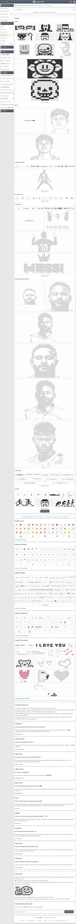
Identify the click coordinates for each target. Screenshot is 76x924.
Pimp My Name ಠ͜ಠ (6, 90)
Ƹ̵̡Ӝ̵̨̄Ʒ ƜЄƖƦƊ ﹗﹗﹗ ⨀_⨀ (7, 98)
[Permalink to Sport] (74, 105)
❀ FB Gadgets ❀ (5, 60)
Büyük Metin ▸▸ (19, 793)
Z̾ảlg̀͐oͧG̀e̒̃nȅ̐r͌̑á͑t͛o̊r (5, 87)
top (67, 920)
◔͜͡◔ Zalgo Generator (27, 517)
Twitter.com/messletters (38, 5)
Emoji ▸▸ (17, 808)
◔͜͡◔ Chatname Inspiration (51, 517)
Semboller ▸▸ (18, 838)
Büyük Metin (4, 20)
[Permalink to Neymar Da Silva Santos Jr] (74, 279)
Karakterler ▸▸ (19, 867)
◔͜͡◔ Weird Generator (38, 517)
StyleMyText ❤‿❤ (6, 57)
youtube (51, 920)
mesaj (63, 899)
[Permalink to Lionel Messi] (74, 204)
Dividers (44, 12)
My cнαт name (5, 69)
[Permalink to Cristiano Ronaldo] (74, 162)
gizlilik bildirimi (31, 920)
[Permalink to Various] (74, 488)
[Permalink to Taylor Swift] (74, 470)
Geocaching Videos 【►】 (7, 78)
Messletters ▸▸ (19, 734)
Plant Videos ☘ (5, 81)
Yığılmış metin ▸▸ (19, 778)
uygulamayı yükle (60, 920)
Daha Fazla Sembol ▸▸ (21, 568)
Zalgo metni (4, 14)
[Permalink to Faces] (74, 21)
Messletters (4, 8)
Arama (3, 43)
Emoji (2, 26)
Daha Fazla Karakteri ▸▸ (21, 635)
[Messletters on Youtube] (7, 1)
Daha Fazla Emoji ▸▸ (20, 539)
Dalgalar (3, 40)
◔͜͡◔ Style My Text (63, 517)
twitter (45, 920)
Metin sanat (4, 35)
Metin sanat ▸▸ (19, 853)
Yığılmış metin (5, 17)
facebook (39, 920)
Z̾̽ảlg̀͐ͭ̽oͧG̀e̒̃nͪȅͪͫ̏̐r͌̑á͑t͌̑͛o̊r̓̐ (5, 54)
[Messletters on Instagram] (3, 1)
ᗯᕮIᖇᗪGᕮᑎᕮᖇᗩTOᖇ (6, 75)
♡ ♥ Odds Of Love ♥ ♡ (7, 84)
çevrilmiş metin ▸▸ (19, 749)
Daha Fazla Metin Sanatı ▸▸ (22, 698)
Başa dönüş (45, 511)
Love (40, 12)
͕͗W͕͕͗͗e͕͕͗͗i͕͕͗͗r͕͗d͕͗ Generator (5, 63)
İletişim (23, 920)
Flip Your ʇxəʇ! (4, 66)
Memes (49, 12)
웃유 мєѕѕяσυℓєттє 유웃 (7, 93)
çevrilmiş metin (5, 11)
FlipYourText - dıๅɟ (6, 101)
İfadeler (3, 29)
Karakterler (4, 38)
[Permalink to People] (74, 18)
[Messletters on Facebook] (1, 1)
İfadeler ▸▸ (18, 823)
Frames (54, 12)
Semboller (4, 32)
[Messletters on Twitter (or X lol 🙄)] (5, 1)
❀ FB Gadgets (5, 96)
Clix (43, 917)
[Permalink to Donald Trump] (74, 194)
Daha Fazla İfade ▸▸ (20, 608)
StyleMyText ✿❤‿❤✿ (7, 107)
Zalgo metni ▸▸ (19, 764)
